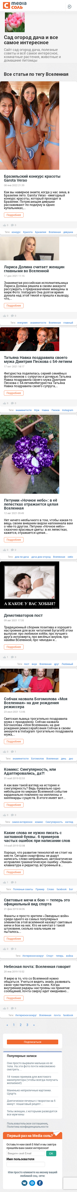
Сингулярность (54, 821)
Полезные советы (23, 889)
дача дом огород (41, 556)
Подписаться (32, 1042)
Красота (28, 232)
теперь (60, 955)
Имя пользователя (20, 1159)
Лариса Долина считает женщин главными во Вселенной (34, 269)
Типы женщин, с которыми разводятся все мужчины (32, 1112)
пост (26, 663)
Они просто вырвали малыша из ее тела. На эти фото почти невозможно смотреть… (31, 1066)
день (63, 758)
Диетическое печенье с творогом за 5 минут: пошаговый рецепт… (31, 1102)
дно (71, 758)
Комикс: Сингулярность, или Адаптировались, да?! (30, 771)
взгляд (69, 821)
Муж (36, 410)
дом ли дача (22, 556)
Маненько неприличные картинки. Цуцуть (29, 1091)
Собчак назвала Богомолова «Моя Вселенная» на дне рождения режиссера (35, 703)
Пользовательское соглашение (27, 1123)
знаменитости (38, 322)
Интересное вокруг (33, 955)
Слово (50, 889)
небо (70, 556)
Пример (40, 889)
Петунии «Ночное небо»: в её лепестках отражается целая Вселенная (31, 504)
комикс (39, 821)
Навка (45, 410)
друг (56, 663)
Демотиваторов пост (23, 615)
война (69, 955)
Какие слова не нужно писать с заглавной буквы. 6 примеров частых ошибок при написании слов (37, 836)
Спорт (49, 955)
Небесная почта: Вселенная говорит (37, 966)
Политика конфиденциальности (27, 1126)
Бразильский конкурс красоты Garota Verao (32, 178)
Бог (71, 889)
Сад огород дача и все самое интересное (31, 40)
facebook (62, 889)
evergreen (22, 322)
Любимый (67, 663)
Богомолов (37, 758)
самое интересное (22, 821)
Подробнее (14, 215)
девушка (68, 232)
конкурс (16, 232)
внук (34, 663)
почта (57, 1015)
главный (68, 322)
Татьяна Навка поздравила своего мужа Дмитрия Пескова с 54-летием (38, 359)
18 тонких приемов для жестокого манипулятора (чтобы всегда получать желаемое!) (32, 1080)
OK (51, 1153)
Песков (56, 410)
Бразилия (40, 232)
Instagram (67, 410)
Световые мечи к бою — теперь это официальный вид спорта (37, 902)
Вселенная (55, 232)
